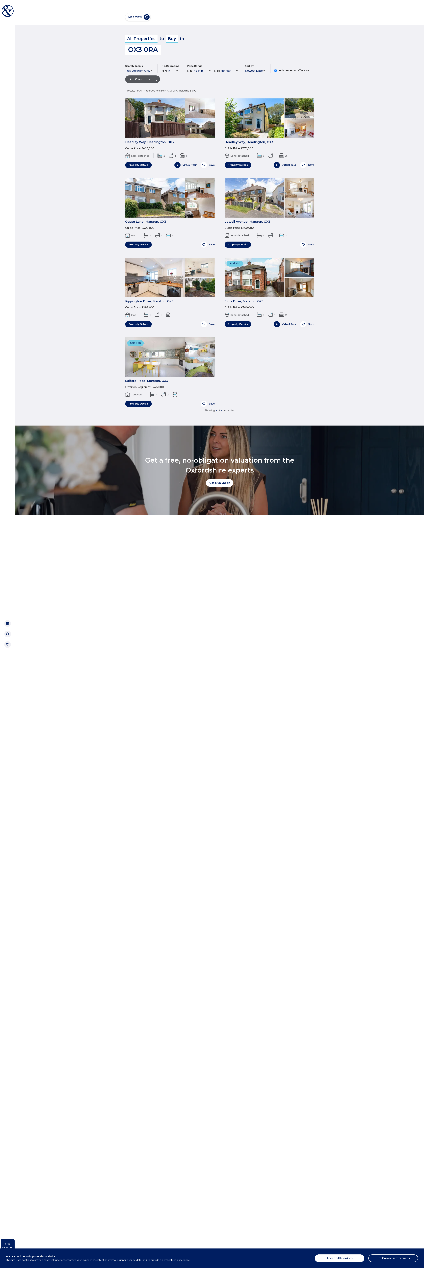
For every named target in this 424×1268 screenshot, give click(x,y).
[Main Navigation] (7, 623)
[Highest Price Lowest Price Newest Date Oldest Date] (255, 71)
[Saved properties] (7, 644)
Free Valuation (7, 1246)
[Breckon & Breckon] (8, 11)
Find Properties (139, 79)
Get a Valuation (219, 482)
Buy (172, 38)
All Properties (141, 38)
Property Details (138, 164)
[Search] (7, 634)
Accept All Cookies (340, 1258)
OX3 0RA (143, 49)
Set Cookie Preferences (393, 1258)
